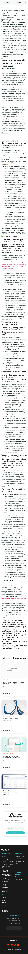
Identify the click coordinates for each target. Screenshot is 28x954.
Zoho (3, 900)
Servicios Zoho (19, 859)
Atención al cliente (7, 861)
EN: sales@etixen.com (14, 920)
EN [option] (20, 2)
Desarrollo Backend (20, 866)
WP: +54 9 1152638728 (14, 923)
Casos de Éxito (19, 879)
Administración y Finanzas (6, 867)
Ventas (4, 856)
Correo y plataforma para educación (7, 886)
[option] (20, 2)
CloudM (4, 908)
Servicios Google (19, 856)
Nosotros (17, 877)
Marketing (5, 859)
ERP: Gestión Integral (5, 891)
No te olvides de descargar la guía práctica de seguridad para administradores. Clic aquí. (13, 600)
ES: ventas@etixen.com (14, 918)
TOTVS (4, 902)
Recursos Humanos (7, 864)
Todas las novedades (5, 911)
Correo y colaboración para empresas (7, 880)
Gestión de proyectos (5, 871)
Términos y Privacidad (14, 949)
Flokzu (4, 905)
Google (4, 897)
